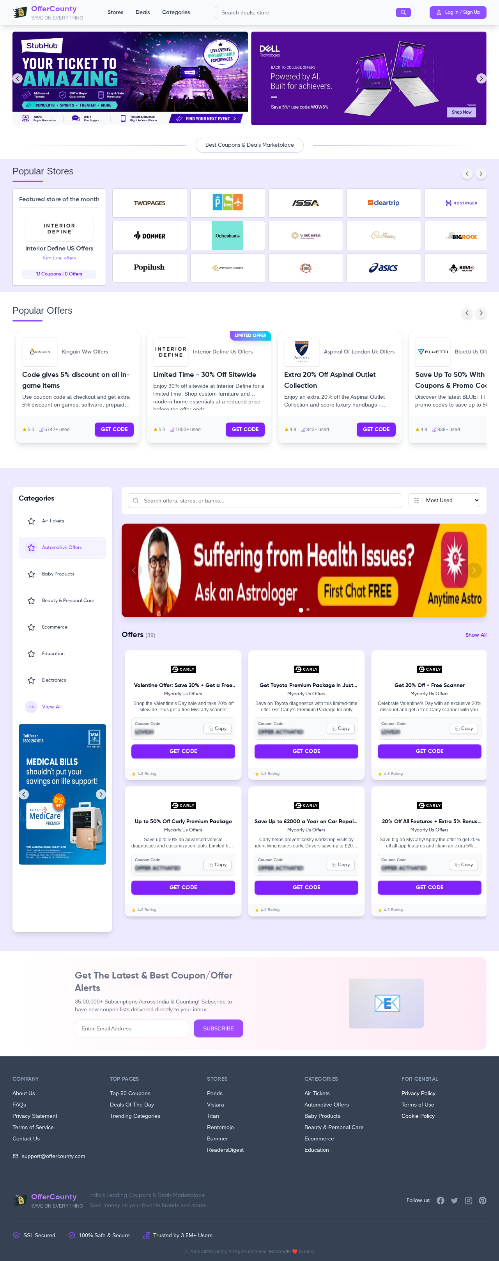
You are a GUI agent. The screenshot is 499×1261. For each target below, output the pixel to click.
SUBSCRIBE (218, 1028)
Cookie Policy (418, 1116)
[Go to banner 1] (300, 609)
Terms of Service (33, 1127)
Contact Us (26, 1138)
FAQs (19, 1104)
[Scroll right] (481, 78)
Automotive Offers (326, 1104)
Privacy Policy (418, 1093)
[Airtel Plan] (304, 570)
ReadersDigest (225, 1150)
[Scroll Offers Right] (481, 173)
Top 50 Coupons (130, 1093)
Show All (476, 635)
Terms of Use (418, 1104)
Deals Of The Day (132, 1104)
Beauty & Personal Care (334, 1127)
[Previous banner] (134, 570)
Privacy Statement (34, 1116)
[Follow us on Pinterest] (483, 1200)
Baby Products (322, 1116)
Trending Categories (135, 1116)
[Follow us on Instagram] (468, 1200)
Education (316, 1150)
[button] (78, 387)
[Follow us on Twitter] (454, 1200)
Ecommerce (319, 1138)
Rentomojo (220, 1127)
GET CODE (114, 429)
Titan (213, 1116)
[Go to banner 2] (307, 610)
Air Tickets (317, 1093)
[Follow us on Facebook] (440, 1200)
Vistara (215, 1104)
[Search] (403, 12)
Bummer (217, 1138)
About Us (23, 1093)
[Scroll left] (17, 78)
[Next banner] (474, 570)
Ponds (215, 1093)
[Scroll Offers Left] (467, 173)
